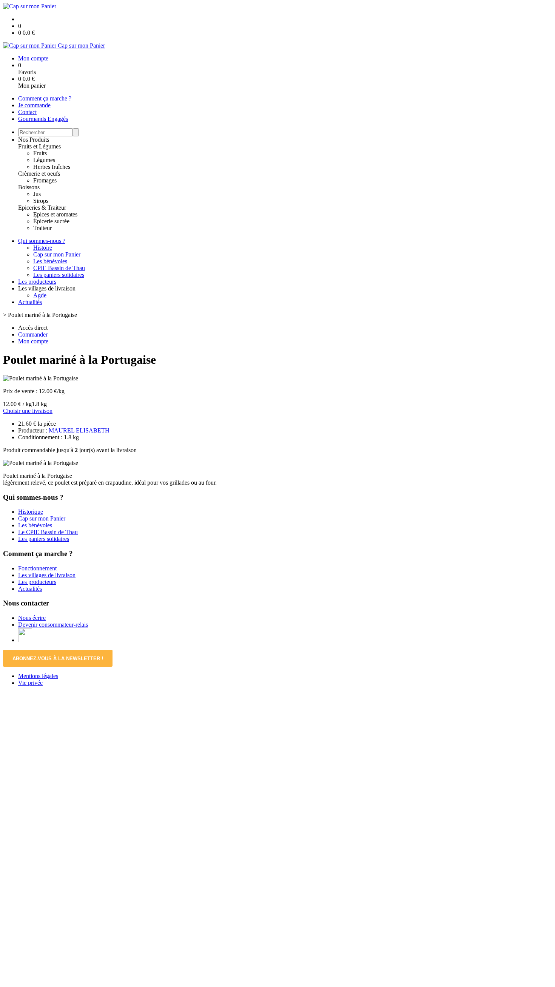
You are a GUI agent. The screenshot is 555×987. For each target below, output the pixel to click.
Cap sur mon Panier (56, 254)
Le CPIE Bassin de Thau (48, 532)
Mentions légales (38, 676)
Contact (27, 112)
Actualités (30, 302)
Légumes (44, 160)
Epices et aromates (55, 214)
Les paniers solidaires (58, 275)
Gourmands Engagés (43, 119)
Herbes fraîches (51, 167)
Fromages (45, 180)
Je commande (34, 105)
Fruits (40, 153)
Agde (39, 295)
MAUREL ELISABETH (79, 430)
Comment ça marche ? (44, 98)
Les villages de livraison (47, 575)
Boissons (29, 187)
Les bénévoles (50, 261)
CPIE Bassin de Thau (59, 268)
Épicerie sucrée (51, 221)
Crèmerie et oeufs (39, 173)
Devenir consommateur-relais (53, 624)
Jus (37, 194)
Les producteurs (37, 281)
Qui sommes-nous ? (41, 241)
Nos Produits (33, 139)
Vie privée (30, 683)
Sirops (40, 201)
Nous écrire (32, 618)
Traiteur (42, 228)
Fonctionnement (37, 568)
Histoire (42, 247)
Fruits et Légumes (39, 146)
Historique (30, 511)
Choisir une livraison (27, 411)
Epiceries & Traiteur (42, 207)
